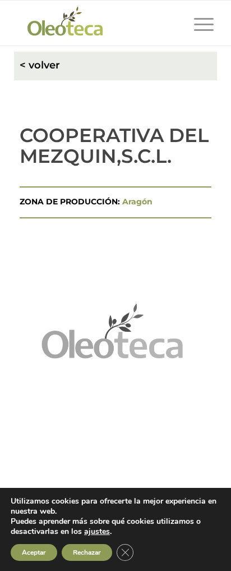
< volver (40, 65)
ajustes (97, 532)
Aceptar (34, 552)
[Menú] (198, 23)
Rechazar (87, 552)
